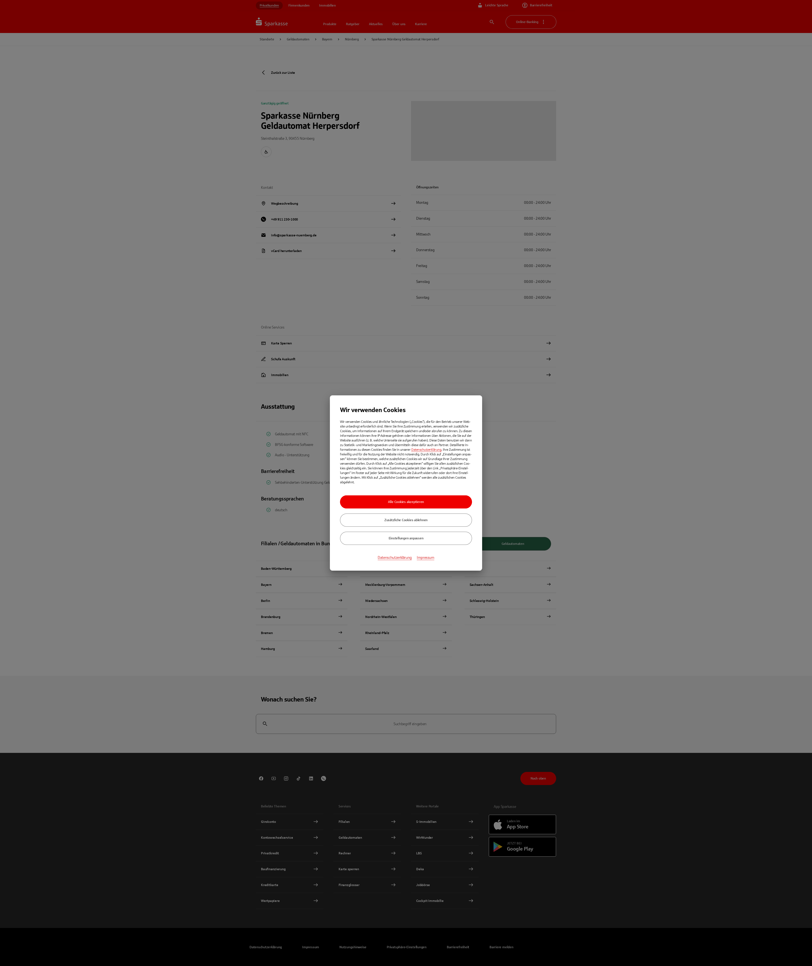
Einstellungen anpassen (406, 538)
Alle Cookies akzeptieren (406, 502)
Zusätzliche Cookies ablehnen (406, 520)
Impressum (425, 557)
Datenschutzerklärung (426, 449)
